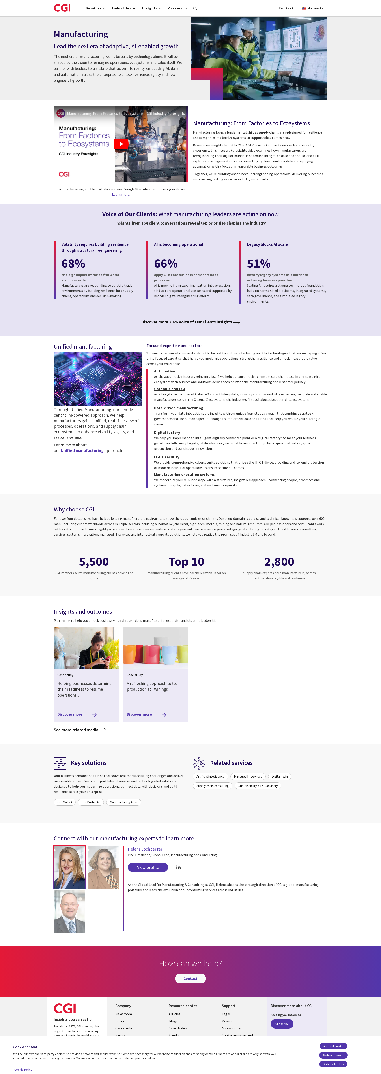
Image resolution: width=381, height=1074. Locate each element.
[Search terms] (195, 8)
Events (120, 1035)
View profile (148, 867)
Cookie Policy (23, 1070)
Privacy (227, 1021)
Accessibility (231, 1028)
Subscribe (282, 1024)
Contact (286, 8)
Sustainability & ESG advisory (258, 786)
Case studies (124, 1028)
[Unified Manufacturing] (98, 379)
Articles (174, 1014)
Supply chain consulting (212, 786)
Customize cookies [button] (333, 1055)
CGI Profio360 (91, 802)
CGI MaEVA (64, 802)
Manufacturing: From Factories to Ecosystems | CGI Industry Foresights (126, 113)
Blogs (119, 1021)
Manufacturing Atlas (124, 802)
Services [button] (94, 8)
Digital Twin (280, 776)
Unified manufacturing (82, 450)
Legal (226, 1014)
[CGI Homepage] (62, 7)
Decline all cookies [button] (333, 1064)
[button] (69, 867)
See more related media (80, 729)
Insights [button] (149, 8)
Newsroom (123, 1014)
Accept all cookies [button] (333, 1046)
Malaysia (315, 8)
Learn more (120, 194)
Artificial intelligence (210, 776)
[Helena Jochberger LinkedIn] (178, 867)
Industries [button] (121, 8)
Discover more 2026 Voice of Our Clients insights (186, 322)
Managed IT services (248, 776)
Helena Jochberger (145, 849)
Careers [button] (175, 8)
